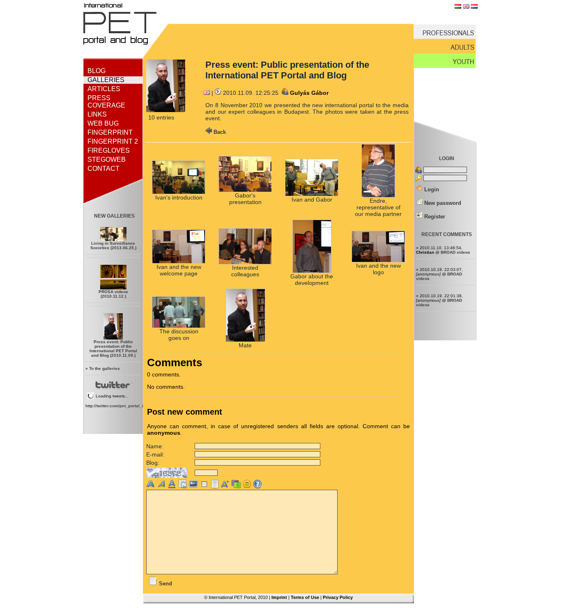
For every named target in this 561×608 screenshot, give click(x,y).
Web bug (103, 123)
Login (431, 189)
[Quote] (205, 487)
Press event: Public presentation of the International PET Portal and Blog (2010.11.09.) (113, 349)
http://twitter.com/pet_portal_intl (116, 406)
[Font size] (226, 487)
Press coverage (106, 101)
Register (434, 216)
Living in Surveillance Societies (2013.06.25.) (113, 245)
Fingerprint (110, 132)
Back (219, 132)
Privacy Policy (338, 597)
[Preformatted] (215, 487)
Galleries (105, 79)
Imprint (279, 597)
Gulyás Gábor (309, 92)
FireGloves (108, 150)
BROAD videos (455, 252)
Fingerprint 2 (112, 141)
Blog (96, 70)
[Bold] (151, 487)
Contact (103, 168)
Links (97, 114)
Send (164, 583)
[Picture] (194, 487)
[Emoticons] (247, 487)
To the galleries (104, 368)
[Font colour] (237, 487)
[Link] (183, 487)
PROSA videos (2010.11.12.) (113, 293)
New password (442, 203)
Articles (103, 88)
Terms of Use (305, 597)
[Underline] (173, 487)
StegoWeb (106, 159)
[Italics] (162, 487)
